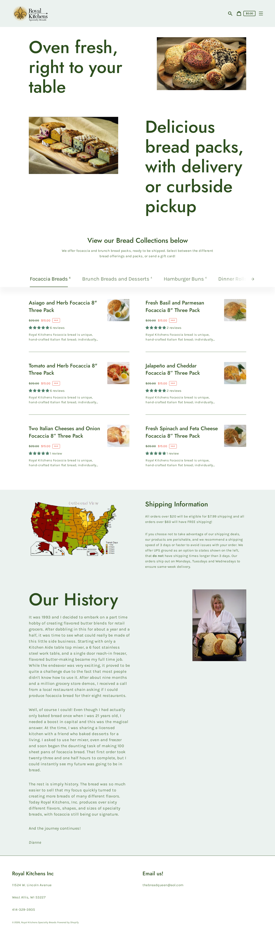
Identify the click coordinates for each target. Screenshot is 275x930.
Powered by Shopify (68, 922)
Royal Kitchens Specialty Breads (38, 922)
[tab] (50, 279)
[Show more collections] (253, 279)
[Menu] (260, 13)
